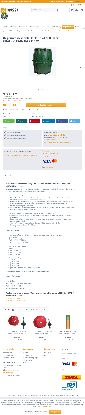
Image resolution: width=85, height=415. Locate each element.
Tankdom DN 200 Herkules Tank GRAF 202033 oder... (68, 332)
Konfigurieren (55, 412)
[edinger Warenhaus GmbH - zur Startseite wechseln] (9, 10)
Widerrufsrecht (28, 360)
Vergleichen (9, 109)
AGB (24, 362)
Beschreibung (9, 176)
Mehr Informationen (45, 407)
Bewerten (34, 109)
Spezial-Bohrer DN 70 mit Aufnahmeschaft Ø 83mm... (17, 332)
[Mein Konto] (77, 10)
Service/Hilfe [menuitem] (77, 5)
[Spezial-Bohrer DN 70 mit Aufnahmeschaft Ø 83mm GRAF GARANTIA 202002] (17, 322)
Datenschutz (46, 353)
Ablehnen (28, 412)
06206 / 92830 (51, 139)
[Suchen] (57, 10)
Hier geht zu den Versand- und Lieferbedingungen (21, 155)
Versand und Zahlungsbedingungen (31, 356)
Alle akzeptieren (41, 412)
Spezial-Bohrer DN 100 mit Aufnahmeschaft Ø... (42, 332)
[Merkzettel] (71, 10)
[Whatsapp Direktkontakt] (12, 371)
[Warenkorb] (82, 10)
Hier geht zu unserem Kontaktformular (57, 142)
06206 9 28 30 (9, 362)
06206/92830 (77, 2)
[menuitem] (45, 10)
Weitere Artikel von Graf (16, 300)
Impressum (46, 355)
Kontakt (25, 353)
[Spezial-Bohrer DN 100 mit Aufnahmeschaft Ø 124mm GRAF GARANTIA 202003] (42, 322)
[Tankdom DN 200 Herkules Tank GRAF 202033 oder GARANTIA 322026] (68, 322)
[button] (9, 121)
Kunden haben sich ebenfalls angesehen (33, 310)
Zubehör (9, 310)
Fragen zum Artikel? (15, 298)
